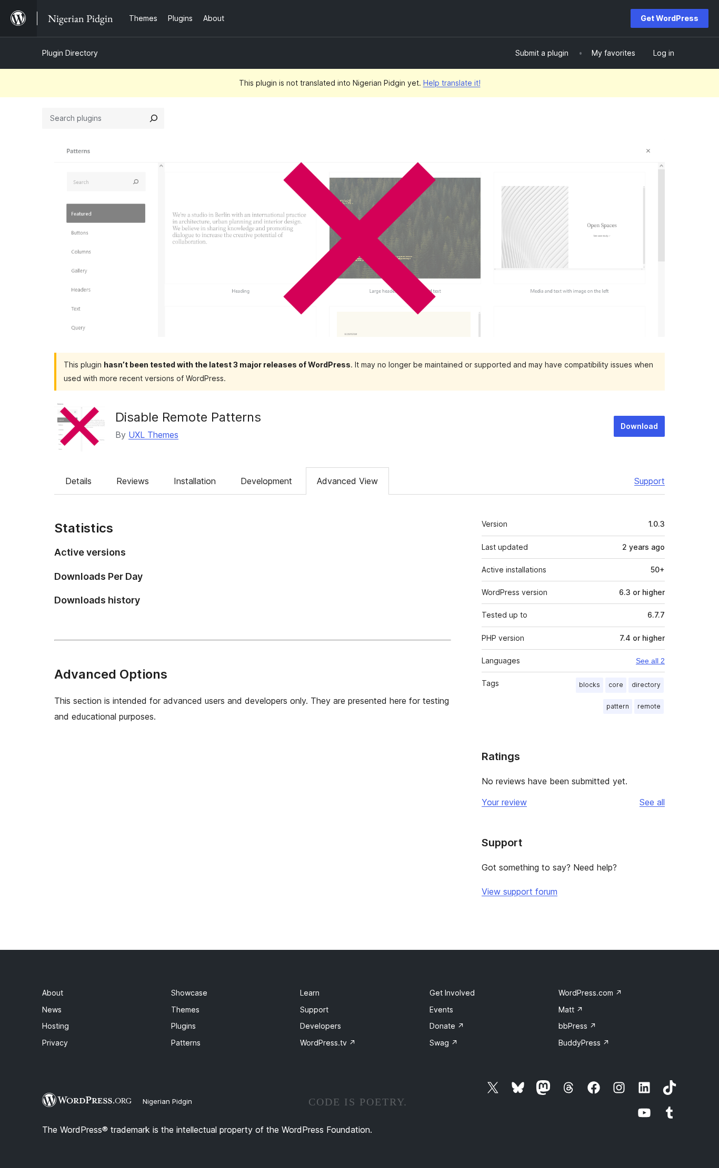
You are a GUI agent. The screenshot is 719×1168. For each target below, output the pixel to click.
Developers (320, 1025)
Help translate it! (452, 82)
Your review (504, 802)
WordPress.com (590, 992)
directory (646, 685)
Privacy (55, 1042)
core (615, 685)
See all (652, 802)
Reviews (132, 481)
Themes (185, 1009)
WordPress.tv (328, 1042)
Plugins (183, 1025)
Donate (447, 1025)
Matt (570, 1009)
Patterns (186, 1042)
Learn (309, 992)
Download (639, 426)
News (52, 1009)
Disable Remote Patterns (188, 417)
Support (649, 481)
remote (649, 706)
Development (266, 481)
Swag (444, 1042)
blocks (589, 685)
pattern (617, 706)
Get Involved (452, 992)
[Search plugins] (153, 118)
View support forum (519, 891)
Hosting (55, 1025)
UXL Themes (153, 434)
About (52, 992)
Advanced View (347, 481)
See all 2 (650, 661)
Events (441, 1009)
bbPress (577, 1025)
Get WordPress (669, 18)
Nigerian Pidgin (167, 1101)
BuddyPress (584, 1042)
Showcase (189, 992)
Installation (195, 481)
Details (78, 481)
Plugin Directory (70, 52)
